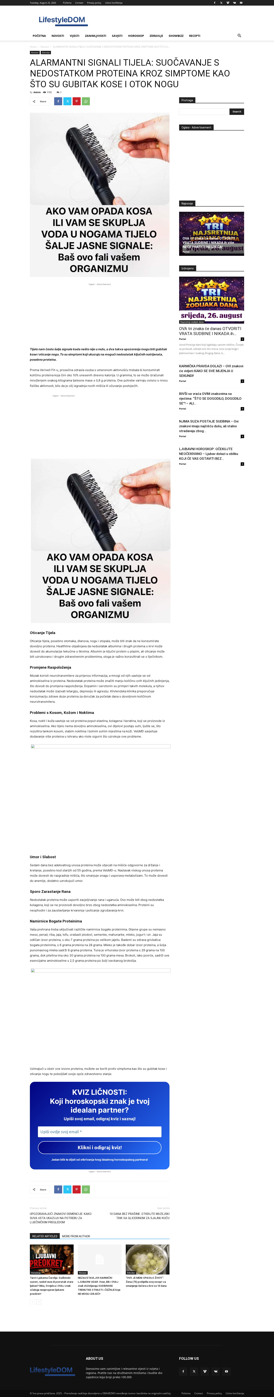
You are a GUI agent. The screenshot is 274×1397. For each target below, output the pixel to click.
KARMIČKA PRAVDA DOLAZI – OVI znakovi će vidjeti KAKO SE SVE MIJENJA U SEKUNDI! (211, 371)
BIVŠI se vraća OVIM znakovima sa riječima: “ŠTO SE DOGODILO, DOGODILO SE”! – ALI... (210, 398)
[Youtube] (241, 3)
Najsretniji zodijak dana (192, 321)
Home (33, 46)
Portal (186, 251)
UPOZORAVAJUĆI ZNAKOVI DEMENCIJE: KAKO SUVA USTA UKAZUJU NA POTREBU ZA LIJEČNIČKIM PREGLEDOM (60, 1218)
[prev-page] (32, 1301)
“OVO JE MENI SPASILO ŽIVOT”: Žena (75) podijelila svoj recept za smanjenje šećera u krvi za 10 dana (146, 1281)
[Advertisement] (99, 314)
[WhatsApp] (86, 101)
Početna (67, 2)
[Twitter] (221, 3)
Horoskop (136, 36)
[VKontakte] (234, 3)
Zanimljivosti (95, 36)
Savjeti (117, 36)
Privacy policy (94, 2)
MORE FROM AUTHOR (76, 1236)
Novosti (58, 36)
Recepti (194, 36)
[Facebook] (215, 3)
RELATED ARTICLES (44, 1236)
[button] (239, 36)
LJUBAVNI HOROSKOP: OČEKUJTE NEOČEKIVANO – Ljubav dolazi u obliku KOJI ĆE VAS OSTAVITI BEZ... (208, 454)
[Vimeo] (228, 3)
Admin (37, 92)
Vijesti (74, 36)
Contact (79, 2)
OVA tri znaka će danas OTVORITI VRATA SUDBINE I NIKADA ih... (210, 331)
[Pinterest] (77, 101)
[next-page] (38, 1301)
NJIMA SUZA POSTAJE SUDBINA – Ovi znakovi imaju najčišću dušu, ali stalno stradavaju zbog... (208, 426)
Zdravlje (156, 36)
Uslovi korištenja (113, 2)
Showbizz (176, 36)
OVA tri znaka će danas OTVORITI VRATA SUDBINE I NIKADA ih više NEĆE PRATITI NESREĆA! (209, 242)
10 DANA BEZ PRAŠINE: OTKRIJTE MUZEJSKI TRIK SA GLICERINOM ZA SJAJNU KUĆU (139, 1216)
